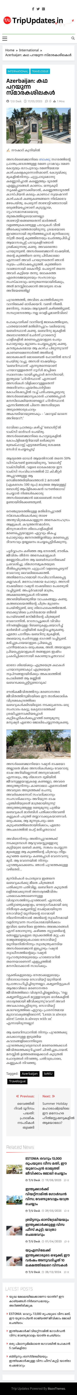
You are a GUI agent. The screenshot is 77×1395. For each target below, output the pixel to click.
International (18, 71)
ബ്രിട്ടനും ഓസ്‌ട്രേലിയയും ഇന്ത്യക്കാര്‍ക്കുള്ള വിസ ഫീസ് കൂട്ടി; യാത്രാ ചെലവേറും (47, 1227)
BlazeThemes (56, 1388)
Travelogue (40, 71)
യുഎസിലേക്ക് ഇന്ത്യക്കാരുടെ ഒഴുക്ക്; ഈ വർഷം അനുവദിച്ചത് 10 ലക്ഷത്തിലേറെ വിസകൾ (47, 1258)
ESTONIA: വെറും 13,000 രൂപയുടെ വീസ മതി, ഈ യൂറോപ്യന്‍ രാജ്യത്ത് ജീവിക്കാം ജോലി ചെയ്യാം (46, 1166)
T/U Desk (15, 101)
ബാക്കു (45, 160)
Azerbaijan (30, 1074)
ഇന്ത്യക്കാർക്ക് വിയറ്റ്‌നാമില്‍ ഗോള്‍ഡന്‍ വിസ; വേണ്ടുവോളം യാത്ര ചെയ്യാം (47, 1197)
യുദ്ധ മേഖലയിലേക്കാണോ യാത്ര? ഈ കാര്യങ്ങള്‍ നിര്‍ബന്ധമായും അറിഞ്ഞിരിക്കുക (36, 1301)
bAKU (48, 1074)
